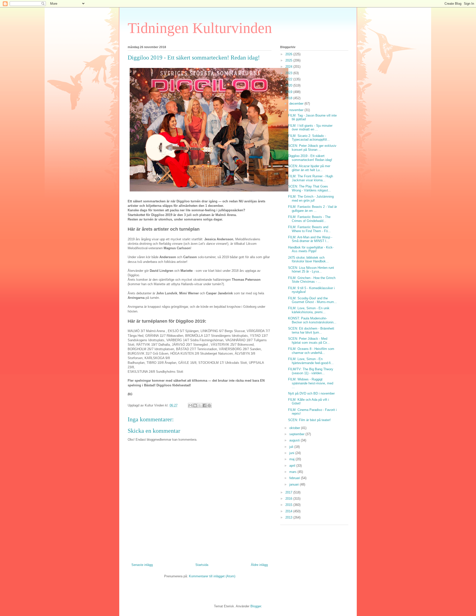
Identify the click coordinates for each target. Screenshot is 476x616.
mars (293, 472)
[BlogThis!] (195, 405)
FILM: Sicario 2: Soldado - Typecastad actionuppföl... (309, 138)
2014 (289, 511)
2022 (289, 79)
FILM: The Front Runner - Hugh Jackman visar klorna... (310, 178)
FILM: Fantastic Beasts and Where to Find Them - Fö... (309, 229)
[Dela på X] (199, 405)
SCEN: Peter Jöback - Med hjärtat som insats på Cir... (309, 340)
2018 (289, 98)
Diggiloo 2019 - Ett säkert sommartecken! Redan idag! (310, 158)
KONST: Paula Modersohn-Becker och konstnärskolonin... (312, 320)
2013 (289, 517)
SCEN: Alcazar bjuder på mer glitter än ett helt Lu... (309, 168)
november (296, 110)
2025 (289, 60)
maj (292, 459)
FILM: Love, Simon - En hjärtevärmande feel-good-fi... (311, 361)
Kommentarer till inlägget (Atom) (212, 576)
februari (295, 478)
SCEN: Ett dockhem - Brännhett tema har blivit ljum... (311, 330)
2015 (289, 505)
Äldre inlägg (259, 565)
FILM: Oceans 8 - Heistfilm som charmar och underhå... (311, 351)
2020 (289, 85)
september (297, 434)
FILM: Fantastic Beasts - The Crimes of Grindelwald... (309, 219)
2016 (289, 498)
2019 (289, 92)
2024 (289, 66)
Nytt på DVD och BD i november (311, 393)
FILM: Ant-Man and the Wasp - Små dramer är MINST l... (310, 239)
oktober (295, 428)
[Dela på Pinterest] (209, 405)
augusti (295, 440)
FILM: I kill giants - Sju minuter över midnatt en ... (310, 127)
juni (292, 453)
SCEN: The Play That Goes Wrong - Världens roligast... (309, 188)
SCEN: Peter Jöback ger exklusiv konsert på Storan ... (312, 148)
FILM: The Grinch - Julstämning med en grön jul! (311, 198)
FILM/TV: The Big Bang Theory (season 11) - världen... (310, 371)
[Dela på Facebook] (204, 405)
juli (291, 447)
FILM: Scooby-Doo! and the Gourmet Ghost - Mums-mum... (312, 300)
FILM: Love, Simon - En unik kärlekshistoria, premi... (308, 310)
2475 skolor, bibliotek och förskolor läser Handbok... (308, 259)
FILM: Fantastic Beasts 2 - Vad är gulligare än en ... (312, 209)
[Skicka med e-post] (190, 405)
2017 (289, 492)
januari (294, 484)
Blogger (255, 606)
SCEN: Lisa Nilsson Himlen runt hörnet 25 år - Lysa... (311, 270)
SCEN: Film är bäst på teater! (309, 420)
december (296, 103)
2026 (289, 54)
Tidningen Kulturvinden (200, 28)
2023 (289, 73)
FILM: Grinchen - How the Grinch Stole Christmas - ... (311, 280)
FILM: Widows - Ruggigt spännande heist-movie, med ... (310, 383)
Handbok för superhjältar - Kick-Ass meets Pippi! (310, 249)
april (292, 465)
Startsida (201, 565)
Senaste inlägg (142, 565)
